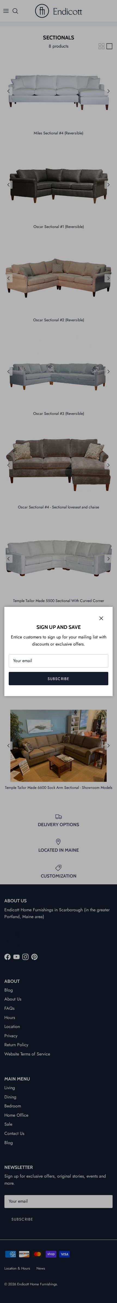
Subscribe (58, 678)
